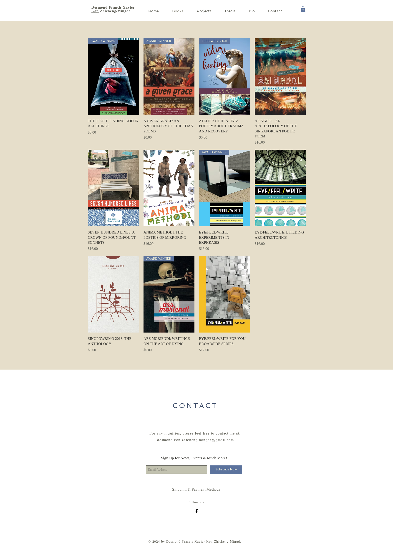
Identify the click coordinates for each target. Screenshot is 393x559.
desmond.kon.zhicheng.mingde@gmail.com (195, 440)
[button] (303, 9)
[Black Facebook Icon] (196, 511)
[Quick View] (280, 76)
